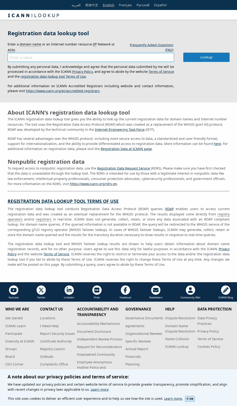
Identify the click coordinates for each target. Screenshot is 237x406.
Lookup (206, 57)
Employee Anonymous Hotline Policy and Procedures (94, 367)
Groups (11, 349)
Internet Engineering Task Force (120, 129)
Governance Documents (144, 318)
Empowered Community (96, 354)
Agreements (134, 326)
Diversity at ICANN (19, 341)
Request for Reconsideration (99, 347)
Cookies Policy (208, 346)
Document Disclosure (94, 331)
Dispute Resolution (180, 318)
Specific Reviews (138, 341)
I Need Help (49, 326)
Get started (14, 318)
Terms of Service (161, 71)
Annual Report (136, 349)
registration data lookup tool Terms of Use (53, 76)
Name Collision (177, 339)
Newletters (155, 297)
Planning (132, 364)
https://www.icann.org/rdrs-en (93, 184)
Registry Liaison (52, 349)
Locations (47, 318)
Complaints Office (54, 364)
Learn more (100, 389)
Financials (133, 356)
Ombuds (46, 356)
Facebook (125, 297)
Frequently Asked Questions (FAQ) (151, 47)
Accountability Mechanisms (98, 323)
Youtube (14, 297)
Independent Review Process (99, 339)
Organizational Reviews (143, 333)
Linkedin (69, 297)
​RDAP (169, 209)
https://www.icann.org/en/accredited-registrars (63, 91)
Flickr (97, 297)
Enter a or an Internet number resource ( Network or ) (61, 47)
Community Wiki (190, 297)
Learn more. (173, 398)
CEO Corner (14, 364)
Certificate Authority (56, 341)
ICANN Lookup (177, 346)
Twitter (41, 297)
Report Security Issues (57, 333)
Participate (13, 333)
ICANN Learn (15, 326)
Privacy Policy (82, 71)
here (217, 143)
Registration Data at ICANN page (126, 149)
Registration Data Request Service (123, 168)
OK (191, 398)
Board (10, 356)
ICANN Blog (225, 297)
